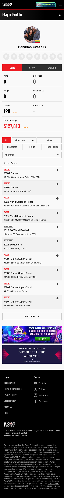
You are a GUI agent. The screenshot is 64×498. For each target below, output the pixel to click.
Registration (9, 383)
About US (8, 407)
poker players (53, 484)
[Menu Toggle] (60, 4)
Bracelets (12, 146)
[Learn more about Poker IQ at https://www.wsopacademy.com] (42, 105)
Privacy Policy (10, 395)
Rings (32, 146)
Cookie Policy (10, 401)
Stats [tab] (12, 67)
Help (6, 413)
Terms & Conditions (13, 389)
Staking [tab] (52, 67)
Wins (49, 140)
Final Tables (52, 146)
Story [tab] (32, 67)
